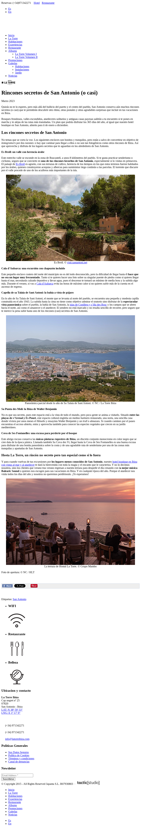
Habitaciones (15, 41)
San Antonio (19, 599)
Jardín (18, 72)
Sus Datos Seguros (18, 752)
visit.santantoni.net (77, 262)
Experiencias (15, 44)
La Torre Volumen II (26, 57)
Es (9, 8)
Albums (12, 50)
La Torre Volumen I (26, 54)
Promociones (15, 60)
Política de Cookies (18, 755)
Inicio (11, 35)
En (9, 11)
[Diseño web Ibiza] (88, 783)
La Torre (13, 38)
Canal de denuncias (18, 761)
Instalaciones (22, 69)
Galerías (12, 63)
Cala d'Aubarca (44, 283)
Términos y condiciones (21, 758)
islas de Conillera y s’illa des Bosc (88, 304)
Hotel (37, 2)
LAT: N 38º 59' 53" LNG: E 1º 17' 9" (12, 711)
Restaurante (48, 2)
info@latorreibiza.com (17, 738)
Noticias (12, 75)
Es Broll (20, 164)
